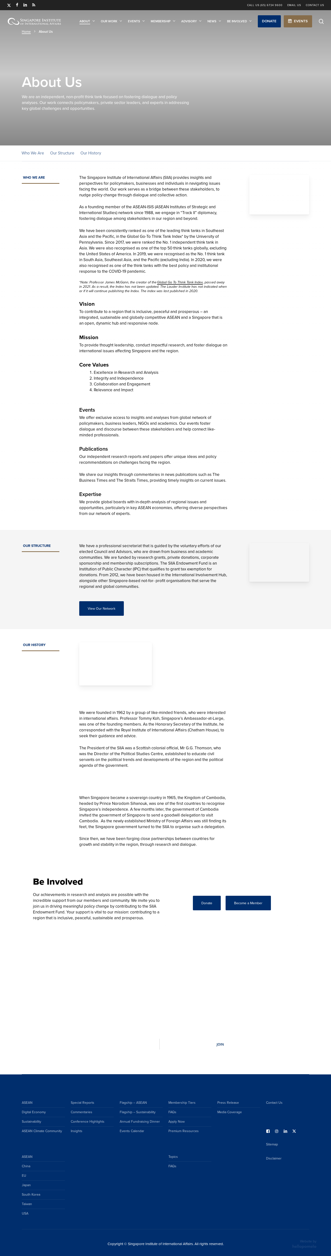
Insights (76, 1131)
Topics (173, 1156)
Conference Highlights (87, 1121)
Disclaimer (274, 1158)
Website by (308, 1241)
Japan (26, 1185)
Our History (90, 153)
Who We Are (33, 153)
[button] (269, 21)
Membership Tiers (182, 1102)
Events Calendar (132, 1131)
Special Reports (82, 1102)
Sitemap (272, 1144)
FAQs (172, 1112)
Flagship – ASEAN (133, 1102)
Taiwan (27, 1204)
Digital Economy (34, 1112)
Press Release (228, 1102)
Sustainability (31, 1121)
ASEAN (27, 1102)
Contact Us (274, 1102)
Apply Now (176, 1121)
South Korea (31, 1194)
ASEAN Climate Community (42, 1131)
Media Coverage (229, 1112)
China (26, 1166)
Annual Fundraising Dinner (140, 1121)
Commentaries (81, 1112)
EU (24, 1175)
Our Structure (62, 153)
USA (25, 1213)
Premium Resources (183, 1131)
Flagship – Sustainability (138, 1112)
